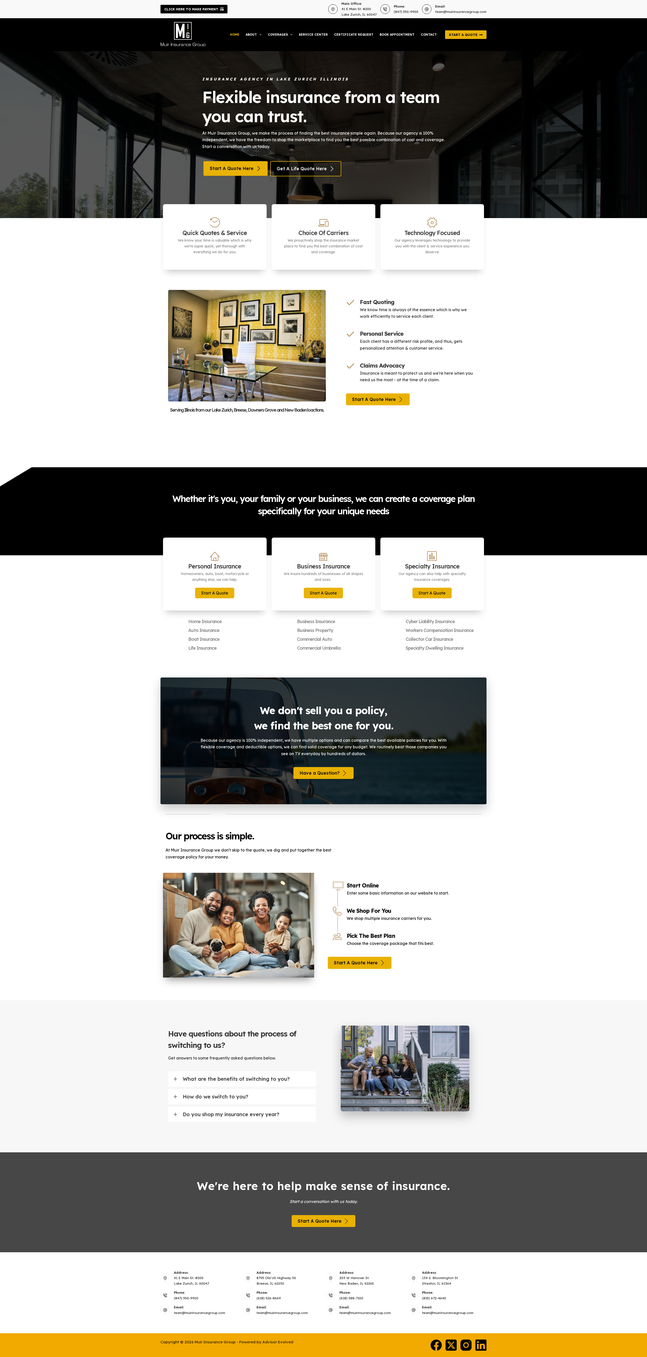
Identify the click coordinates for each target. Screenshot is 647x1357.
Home (234, 34)
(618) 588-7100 (351, 1298)
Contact (429, 34)
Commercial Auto (314, 639)
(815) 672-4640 (434, 1298)
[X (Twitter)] (451, 1345)
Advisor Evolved (277, 1342)
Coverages (278, 34)
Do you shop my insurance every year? (231, 1114)
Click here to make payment (191, 9)
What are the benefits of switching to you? (236, 1079)
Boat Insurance (204, 639)
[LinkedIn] (481, 1345)
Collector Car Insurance (429, 639)
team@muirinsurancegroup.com (461, 12)
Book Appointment (397, 34)
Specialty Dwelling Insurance (435, 648)
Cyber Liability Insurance (430, 621)
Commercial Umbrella (318, 648)
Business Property (315, 630)
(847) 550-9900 (406, 12)
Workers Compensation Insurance (440, 630)
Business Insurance (316, 621)
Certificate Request (353, 34)
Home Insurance (205, 621)
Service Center (313, 34)
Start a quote (463, 35)
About (251, 34)
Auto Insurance (203, 630)
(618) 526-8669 (269, 1298)
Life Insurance (202, 648)
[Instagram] (466, 1345)
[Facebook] (436, 1345)
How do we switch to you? (215, 1096)
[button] (214, 593)
